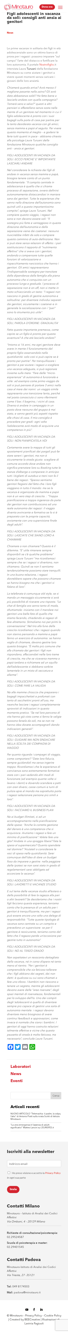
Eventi (17, 1081)
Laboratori (21, 1067)
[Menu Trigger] (60, 7)
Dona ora (47, 7)
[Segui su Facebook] (34, 1309)
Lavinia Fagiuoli (34, 1323)
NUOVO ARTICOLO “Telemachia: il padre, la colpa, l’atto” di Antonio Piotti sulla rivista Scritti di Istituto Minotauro (36, 1116)
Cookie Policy (52, 1315)
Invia (13, 1189)
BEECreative (32, 1319)
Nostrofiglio (46, 64)
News (10, 33)
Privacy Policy (53, 1172)
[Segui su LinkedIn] (41, 1309)
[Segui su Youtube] (27, 1309)
